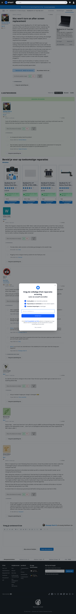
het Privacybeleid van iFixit (32, 321)
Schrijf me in (38, 316)
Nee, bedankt (38, 327)
